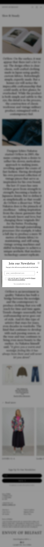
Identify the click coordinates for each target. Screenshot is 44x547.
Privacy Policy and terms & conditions (21, 279)
